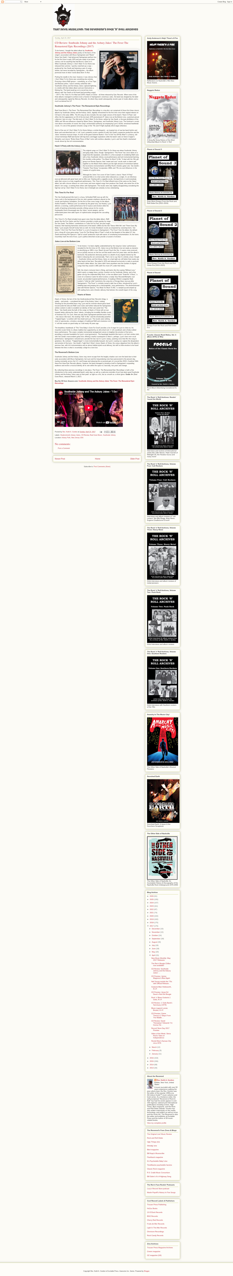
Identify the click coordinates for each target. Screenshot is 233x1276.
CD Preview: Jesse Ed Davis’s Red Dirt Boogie (161, 993)
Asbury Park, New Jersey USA (72, 437)
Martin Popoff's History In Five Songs (161, 1192)
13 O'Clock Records (154, 1212)
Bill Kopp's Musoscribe (155, 1153)
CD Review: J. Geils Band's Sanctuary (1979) (161, 1004)
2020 (152, 916)
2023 (152, 906)
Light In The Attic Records (157, 1228)
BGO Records (152, 1216)
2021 (152, 913)
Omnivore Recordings (155, 1232)
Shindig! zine (152, 1146)
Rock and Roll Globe (155, 1138)
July (153, 945)
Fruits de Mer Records (155, 1224)
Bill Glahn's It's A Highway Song (159, 1176)
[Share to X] (110, 432)
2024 (152, 903)
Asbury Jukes (75, 435)
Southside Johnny (109, 435)
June (154, 949)
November (156, 932)
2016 (152, 1058)
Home (97, 459)
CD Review (85, 435)
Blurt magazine (153, 1150)
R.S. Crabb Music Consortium (158, 1173)
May (154, 952)
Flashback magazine (155, 1157)
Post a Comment (64, 448)
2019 (152, 919)
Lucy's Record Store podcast (158, 1189)
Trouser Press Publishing (156, 1205)
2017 (152, 926)
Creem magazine (153, 1251)
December (156, 929)
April (154, 955)
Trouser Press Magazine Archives (160, 1248)
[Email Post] (101, 432)
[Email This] (105, 432)
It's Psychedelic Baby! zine (157, 1161)
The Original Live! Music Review (159, 1134)
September (156, 939)
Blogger (146, 1271)
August (155, 942)
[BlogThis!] (107, 432)
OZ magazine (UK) (154, 1255)
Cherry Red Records (155, 1220)
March (154, 1047)
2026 (152, 896)
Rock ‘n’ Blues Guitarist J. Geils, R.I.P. (161, 999)
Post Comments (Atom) (102, 466)
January (155, 1054)
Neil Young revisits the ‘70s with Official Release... (161, 983)
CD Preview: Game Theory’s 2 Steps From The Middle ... (161, 1015)
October (155, 935)
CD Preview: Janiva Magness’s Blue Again (160, 977)
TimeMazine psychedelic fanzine (159, 1165)
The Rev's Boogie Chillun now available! (161, 964)
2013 (152, 1068)
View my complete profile (156, 1123)
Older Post (134, 459)
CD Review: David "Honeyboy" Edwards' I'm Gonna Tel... (161, 1023)
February (155, 1050)
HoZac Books (152, 1208)
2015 (152, 1061)
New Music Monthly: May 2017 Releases (161, 959)
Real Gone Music (96, 435)
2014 (152, 1065)
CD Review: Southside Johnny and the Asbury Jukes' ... (161, 971)
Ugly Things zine (153, 1142)
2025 (152, 899)
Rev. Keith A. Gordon (165, 1080)
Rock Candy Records (155, 1235)
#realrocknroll (65, 435)
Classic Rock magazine (156, 1169)
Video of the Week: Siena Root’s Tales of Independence (161, 1036)
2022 (152, 909)
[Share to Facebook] (112, 432)
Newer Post (60, 459)
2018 (152, 922)
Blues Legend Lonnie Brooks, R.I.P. (159, 1009)
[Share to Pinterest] (114, 432)
